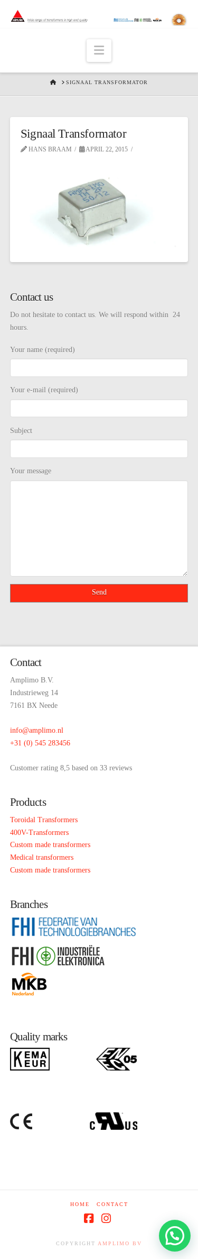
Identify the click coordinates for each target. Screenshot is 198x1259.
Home (80, 1204)
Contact (112, 1204)
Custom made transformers (50, 845)
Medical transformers (41, 857)
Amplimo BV (120, 1243)
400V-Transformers (39, 833)
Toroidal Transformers (44, 820)
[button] (99, 50)
